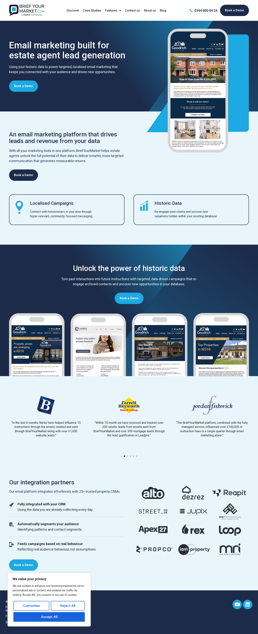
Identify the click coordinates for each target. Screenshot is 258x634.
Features (111, 10)
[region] (49, 599)
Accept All (49, 617)
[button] (121, 456)
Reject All (67, 606)
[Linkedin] (247, 604)
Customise (31, 606)
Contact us (132, 10)
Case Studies (92, 10)
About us (150, 10)
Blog (163, 10)
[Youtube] (237, 604)
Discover (73, 10)
